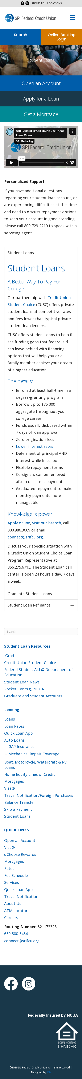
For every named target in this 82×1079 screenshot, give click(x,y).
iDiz (49, 1072)
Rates (9, 868)
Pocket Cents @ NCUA (24, 688)
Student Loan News (22, 681)
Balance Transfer (19, 802)
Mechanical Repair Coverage (33, 753)
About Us (12, 903)
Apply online (19, 522)
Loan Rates (14, 726)
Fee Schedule (16, 875)
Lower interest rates (34, 446)
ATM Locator (16, 910)
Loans (9, 719)
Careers (11, 917)
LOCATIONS (54, 3)
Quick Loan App (18, 733)
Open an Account (19, 840)
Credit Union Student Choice (30, 662)
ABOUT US (38, 3)
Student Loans (17, 816)
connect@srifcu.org (25, 537)
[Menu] (72, 17)
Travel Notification (21, 896)
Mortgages (14, 781)
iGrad (9, 655)
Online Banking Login (61, 37)
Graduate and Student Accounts (33, 695)
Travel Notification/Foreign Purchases (38, 795)
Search (20, 34)
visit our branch (46, 522)
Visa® (9, 788)
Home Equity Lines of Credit (29, 774)
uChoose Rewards (20, 854)
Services (11, 882)
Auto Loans (14, 740)
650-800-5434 (16, 933)
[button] (22, 3)
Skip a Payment (18, 809)
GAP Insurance (21, 746)
